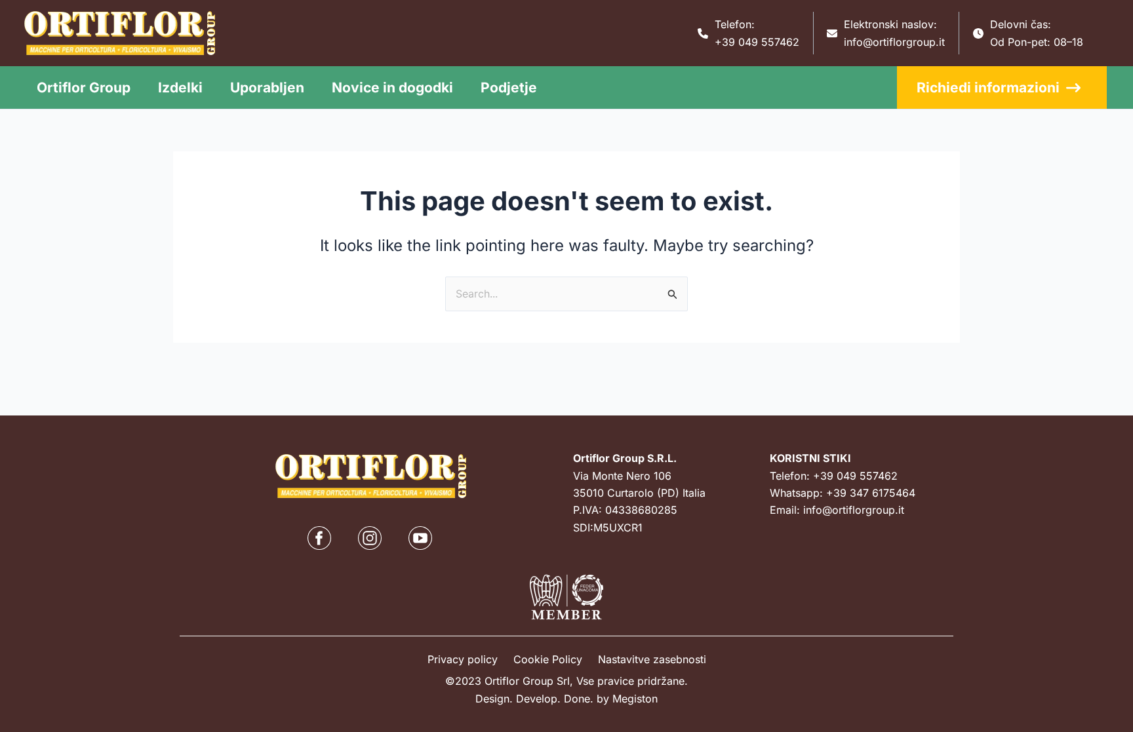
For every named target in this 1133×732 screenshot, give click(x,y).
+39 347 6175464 (870, 492)
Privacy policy (462, 659)
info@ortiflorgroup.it (894, 41)
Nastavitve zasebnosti (652, 659)
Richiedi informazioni (988, 87)
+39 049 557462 (757, 41)
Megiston (635, 698)
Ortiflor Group (83, 87)
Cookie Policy (547, 659)
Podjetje (509, 87)
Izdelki (180, 87)
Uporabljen (267, 87)
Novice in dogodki (392, 87)
